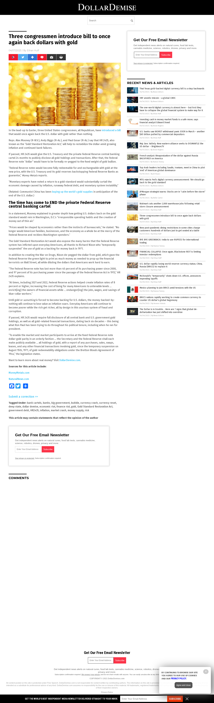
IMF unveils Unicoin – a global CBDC (158, 98)
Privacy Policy (107, 692)
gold (73, 406)
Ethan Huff (33, 50)
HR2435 (34, 410)
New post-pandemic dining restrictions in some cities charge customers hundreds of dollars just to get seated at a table (170, 229)
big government (60, 402)
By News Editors (157, 92)
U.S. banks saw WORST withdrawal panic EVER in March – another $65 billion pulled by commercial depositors (172, 133)
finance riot (63, 406)
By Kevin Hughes (157, 126)
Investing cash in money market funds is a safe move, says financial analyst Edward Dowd (169, 121)
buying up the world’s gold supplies (72, 191)
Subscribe (175, 698)
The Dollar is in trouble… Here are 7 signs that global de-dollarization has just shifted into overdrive (168, 310)
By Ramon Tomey (157, 162)
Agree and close (183, 685)
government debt (19, 410)
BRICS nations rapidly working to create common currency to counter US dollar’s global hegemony (170, 299)
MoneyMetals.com (19, 372)
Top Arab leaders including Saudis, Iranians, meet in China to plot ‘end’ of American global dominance (172, 169)
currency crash (89, 402)
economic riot (47, 406)
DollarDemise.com (69, 360)
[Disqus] (65, 521)
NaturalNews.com (19, 379)
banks (46, 402)
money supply (76, 410)
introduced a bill (111, 130)
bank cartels (34, 402)
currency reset (107, 402)
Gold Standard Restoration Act (94, 406)
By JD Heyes (155, 174)
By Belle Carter (157, 198)
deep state (15, 406)
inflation (45, 410)
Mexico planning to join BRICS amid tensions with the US (168, 287)
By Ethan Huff (156, 114)
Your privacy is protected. (24, 458)
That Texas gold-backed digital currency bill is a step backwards (172, 88)
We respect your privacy (90, 674)
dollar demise (30, 406)
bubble (75, 402)
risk (87, 410)
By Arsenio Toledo (158, 303)
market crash (58, 410)
